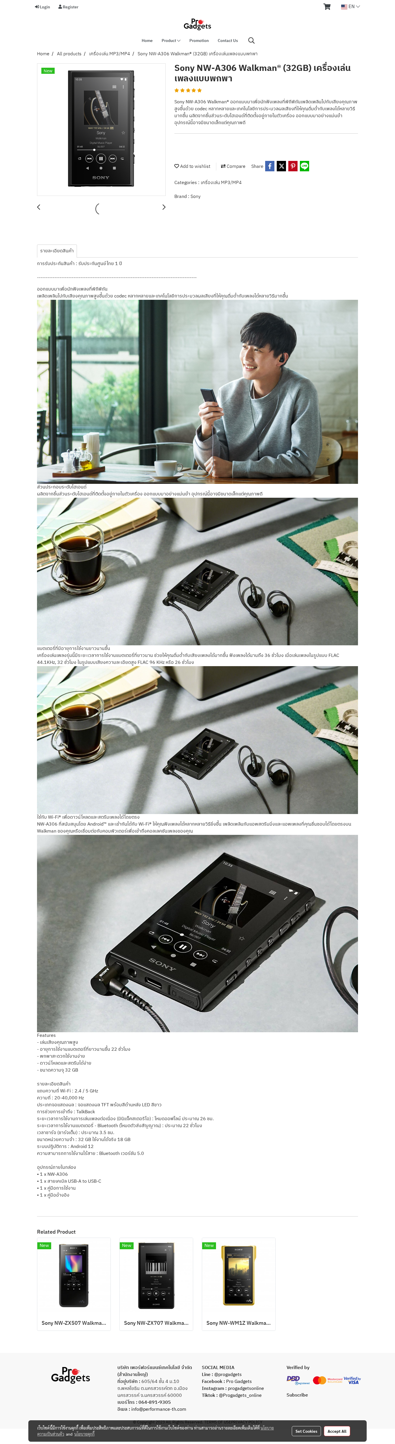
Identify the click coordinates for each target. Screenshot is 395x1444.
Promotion (199, 40)
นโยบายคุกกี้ (84, 1433)
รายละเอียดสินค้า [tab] (57, 251)
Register (70, 7)
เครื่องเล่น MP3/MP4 (221, 183)
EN (351, 7)
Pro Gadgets (238, 1382)
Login (44, 7)
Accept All (337, 1431)
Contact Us (228, 40)
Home (147, 40)
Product (169, 40)
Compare (236, 166)
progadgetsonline (246, 1388)
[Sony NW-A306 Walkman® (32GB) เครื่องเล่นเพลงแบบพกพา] (101, 130)
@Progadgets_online (240, 1395)
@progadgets (228, 1375)
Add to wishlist (194, 166)
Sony (196, 197)
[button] (251, 40)
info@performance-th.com (158, 1409)
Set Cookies (306, 1431)
